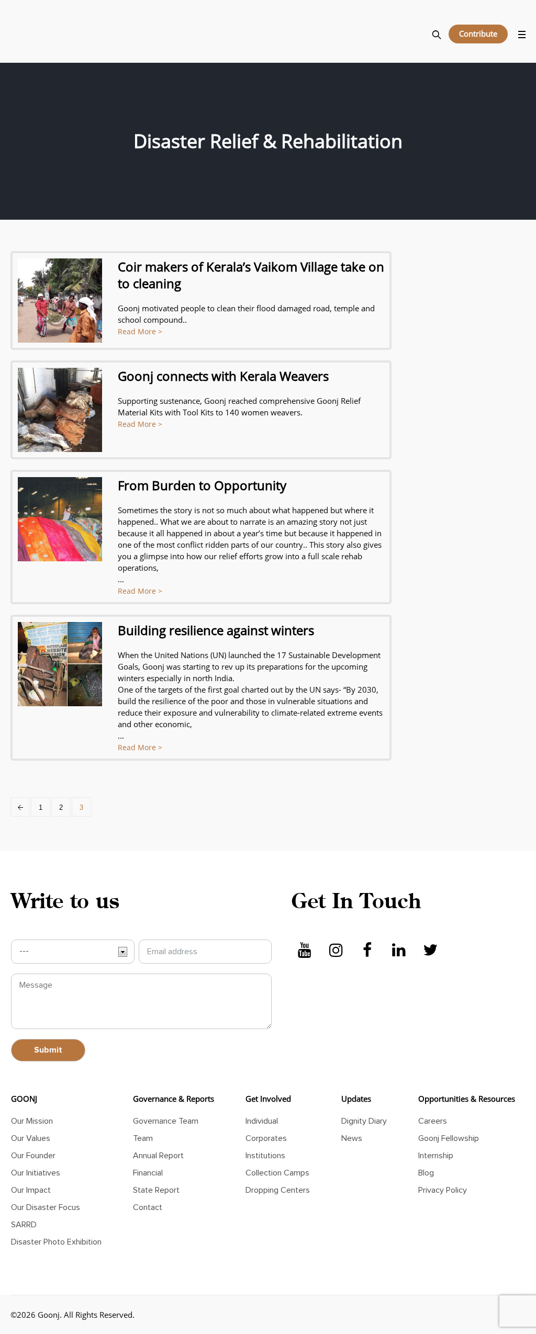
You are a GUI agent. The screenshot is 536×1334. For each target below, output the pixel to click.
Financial (148, 1173)
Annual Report (158, 1155)
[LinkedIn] (398, 950)
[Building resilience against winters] (60, 664)
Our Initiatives (35, 1173)
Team (143, 1138)
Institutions (265, 1155)
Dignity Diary (364, 1121)
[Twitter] (430, 950)
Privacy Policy (442, 1190)
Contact (147, 1207)
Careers (432, 1121)
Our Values (30, 1138)
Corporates (266, 1138)
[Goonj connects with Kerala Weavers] (60, 410)
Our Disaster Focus (45, 1207)
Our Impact (31, 1190)
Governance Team (165, 1121)
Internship (435, 1155)
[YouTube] (304, 950)
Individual (261, 1121)
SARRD (24, 1224)
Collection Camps (277, 1173)
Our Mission (32, 1121)
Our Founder (33, 1155)
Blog (426, 1173)
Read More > (140, 331)
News (351, 1138)
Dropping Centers (277, 1190)
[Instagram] (336, 950)
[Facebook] (367, 950)
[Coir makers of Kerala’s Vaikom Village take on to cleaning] (60, 300)
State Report (156, 1190)
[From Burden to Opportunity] (60, 519)
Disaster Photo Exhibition (56, 1242)
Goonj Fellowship (448, 1138)
